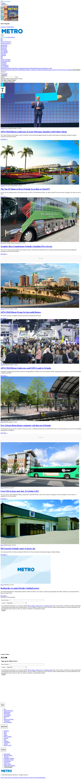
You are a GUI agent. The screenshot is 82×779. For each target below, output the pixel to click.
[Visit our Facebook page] (1, 658)
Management (4, 45)
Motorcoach (4, 48)
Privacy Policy (57, 69)
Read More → (4, 139)
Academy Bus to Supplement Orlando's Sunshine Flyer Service (26, 246)
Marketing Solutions (25, 69)
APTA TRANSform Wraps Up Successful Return (21, 312)
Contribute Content (35, 69)
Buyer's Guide (48, 68)
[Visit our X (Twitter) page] (4, 658)
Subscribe (3, 27)
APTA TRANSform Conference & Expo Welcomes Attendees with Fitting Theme (34, 132)
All (1, 80)
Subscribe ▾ (4, 4)
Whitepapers (38, 68)
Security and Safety (5, 59)
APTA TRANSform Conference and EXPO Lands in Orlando (26, 368)
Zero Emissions (4, 65)
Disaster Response (5, 41)
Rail (2, 56)
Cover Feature (6, 1)
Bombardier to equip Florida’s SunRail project (20, 588)
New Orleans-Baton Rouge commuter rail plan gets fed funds (26, 425)
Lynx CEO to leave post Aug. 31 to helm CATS (20, 491)
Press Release (44, 69)
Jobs (28, 68)
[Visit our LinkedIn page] (3, 658)
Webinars (32, 68)
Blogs (10, 68)
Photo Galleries (19, 68)
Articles (15, 1)
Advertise (17, 69)
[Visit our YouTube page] (6, 658)
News (11, 1)
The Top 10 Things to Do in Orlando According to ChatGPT (25, 189)
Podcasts (25, 68)
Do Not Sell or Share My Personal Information (33, 777)
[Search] (16, 77)
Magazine (3, 68)
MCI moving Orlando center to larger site (18, 548)
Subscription (4, 69)
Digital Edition (10, 27)
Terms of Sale (18, 777)
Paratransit (3, 53)
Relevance (11, 82)
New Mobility (4, 51)
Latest (6, 82)
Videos (13, 68)
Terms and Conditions (66, 69)
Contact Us (50, 69)
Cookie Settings (76, 69)
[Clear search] (17, 77)
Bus (2, 38)
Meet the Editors (11, 69)
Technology (4, 62)
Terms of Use (11, 777)
